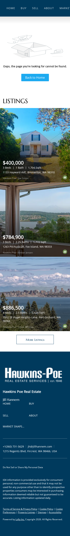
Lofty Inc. (20, 519)
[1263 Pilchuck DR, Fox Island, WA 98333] (35, 219)
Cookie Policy (46, 509)
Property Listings (26, 512)
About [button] (49, 8)
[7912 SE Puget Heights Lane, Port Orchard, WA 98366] (35, 294)
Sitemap (42, 512)
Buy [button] (23, 8)
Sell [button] (35, 8)
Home (11, 8)
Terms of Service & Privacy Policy (20, 509)
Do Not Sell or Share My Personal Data (23, 467)
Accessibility (55, 512)
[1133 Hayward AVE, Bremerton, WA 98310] (35, 145)
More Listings (35, 340)
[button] (8, 404)
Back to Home (35, 77)
